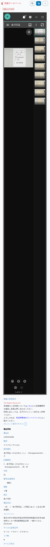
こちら (29, 406)
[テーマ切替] (32, 3)
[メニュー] (45, 3)
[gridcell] (11, 3)
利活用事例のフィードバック (27, 417)
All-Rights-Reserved (12, 403)
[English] (38, 3)
